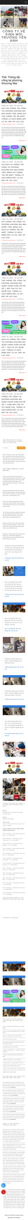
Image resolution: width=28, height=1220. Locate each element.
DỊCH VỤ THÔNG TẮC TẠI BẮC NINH (12, 1036)
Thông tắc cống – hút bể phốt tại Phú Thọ (13, 1062)
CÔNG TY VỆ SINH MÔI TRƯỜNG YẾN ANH (14, 35)
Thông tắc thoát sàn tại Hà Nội (14, 699)
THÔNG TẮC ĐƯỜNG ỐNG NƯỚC (11, 1066)
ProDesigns (17, 1217)
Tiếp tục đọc (22, 140)
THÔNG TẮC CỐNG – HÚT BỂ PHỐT (12, 1059)
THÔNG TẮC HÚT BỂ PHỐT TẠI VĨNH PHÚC (14, 1069)
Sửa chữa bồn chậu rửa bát (9, 1039)
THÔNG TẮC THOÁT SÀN (9, 1072)
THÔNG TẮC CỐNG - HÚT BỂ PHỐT (12, 105)
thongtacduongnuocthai (9, 124)
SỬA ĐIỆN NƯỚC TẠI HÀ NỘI (10, 1047)
